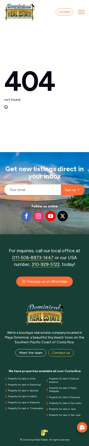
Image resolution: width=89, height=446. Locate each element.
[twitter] (62, 216)
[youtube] (50, 216)
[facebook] (26, 216)
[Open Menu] (81, 11)
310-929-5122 (46, 264)
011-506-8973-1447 (33, 257)
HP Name (4, 155)
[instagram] (38, 216)
